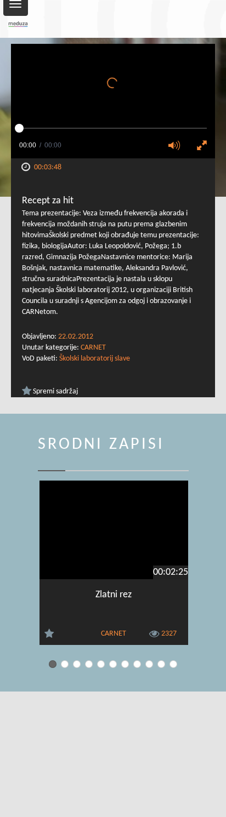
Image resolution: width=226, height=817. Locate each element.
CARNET (93, 348)
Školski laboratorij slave (94, 359)
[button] (177, 146)
